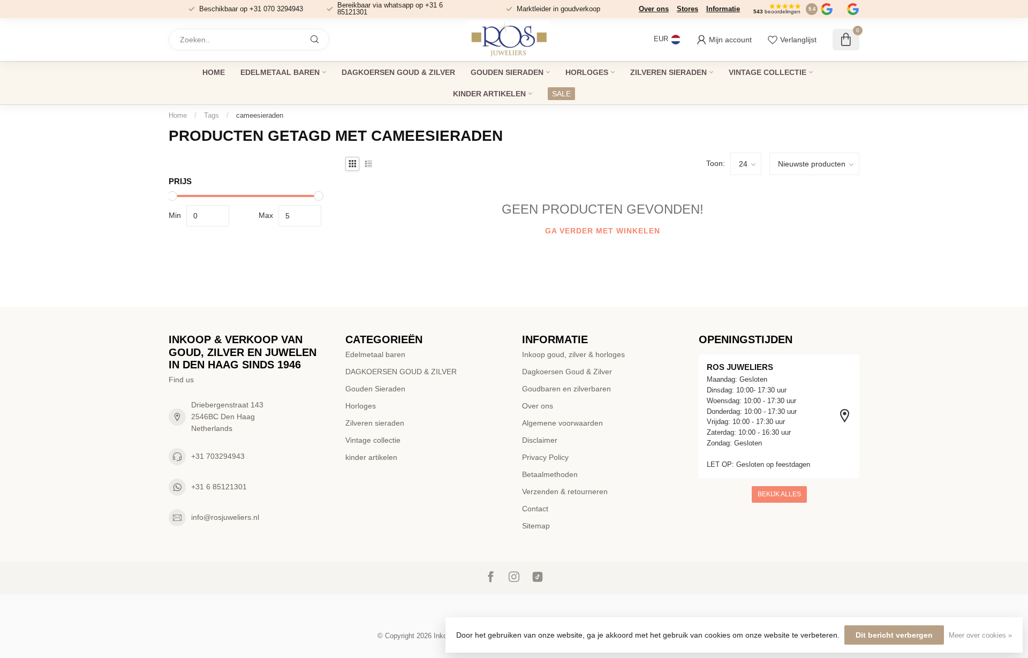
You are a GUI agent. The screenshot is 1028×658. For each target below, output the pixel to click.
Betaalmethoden (550, 474)
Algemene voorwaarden (562, 423)
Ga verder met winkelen (602, 230)
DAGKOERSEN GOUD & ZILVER (398, 72)
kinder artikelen (489, 93)
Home (213, 72)
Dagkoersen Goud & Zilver (567, 371)
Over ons (654, 9)
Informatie (723, 9)
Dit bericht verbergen (894, 635)
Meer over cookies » (980, 635)
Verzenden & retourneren (565, 491)
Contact (535, 508)
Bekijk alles (779, 494)
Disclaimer (539, 440)
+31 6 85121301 (219, 486)
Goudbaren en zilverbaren (566, 388)
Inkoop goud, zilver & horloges (573, 354)
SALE (561, 93)
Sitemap (536, 525)
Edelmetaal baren (280, 72)
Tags (211, 115)
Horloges (586, 72)
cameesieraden (259, 115)
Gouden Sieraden (507, 72)
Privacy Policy (545, 457)
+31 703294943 (218, 456)
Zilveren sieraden (668, 72)
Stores (687, 9)
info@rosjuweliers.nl (225, 517)
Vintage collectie (767, 72)
